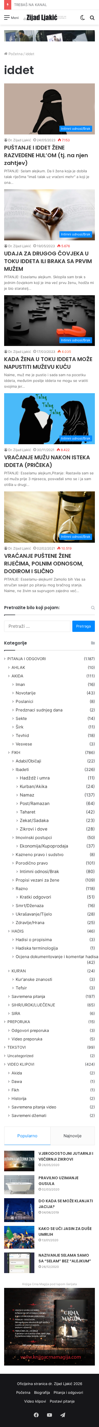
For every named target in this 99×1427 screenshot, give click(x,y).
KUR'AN (19, 971)
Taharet (27, 812)
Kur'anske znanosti (34, 979)
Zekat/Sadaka (34, 820)
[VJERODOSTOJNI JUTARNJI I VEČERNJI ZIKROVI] (19, 1161)
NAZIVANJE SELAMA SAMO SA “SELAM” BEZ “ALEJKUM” (64, 1258)
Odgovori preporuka (30, 1030)
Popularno (27, 1135)
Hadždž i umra (35, 778)
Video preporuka (27, 1039)
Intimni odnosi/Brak (39, 871)
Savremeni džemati (29, 1115)
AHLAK (18, 667)
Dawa (17, 1081)
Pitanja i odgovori (68, 1392)
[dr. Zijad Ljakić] (45, 17)
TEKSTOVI (16, 1047)
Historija (19, 1098)
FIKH (16, 752)
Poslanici (24, 701)
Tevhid (22, 735)
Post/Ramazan (35, 803)
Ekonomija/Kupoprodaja (44, 846)
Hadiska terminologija (37, 948)
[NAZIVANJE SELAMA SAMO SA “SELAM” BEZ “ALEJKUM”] (19, 1263)
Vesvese (24, 744)
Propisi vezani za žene (37, 880)
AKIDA (17, 676)
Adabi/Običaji (28, 761)
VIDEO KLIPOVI (20, 1064)
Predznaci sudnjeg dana (39, 710)
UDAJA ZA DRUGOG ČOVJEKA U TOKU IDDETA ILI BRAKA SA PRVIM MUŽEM (48, 261)
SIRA (16, 1013)
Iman (20, 684)
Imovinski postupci (34, 837)
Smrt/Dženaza (29, 905)
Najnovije (73, 1135)
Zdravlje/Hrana (30, 922)
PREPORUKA (18, 1022)
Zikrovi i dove (33, 829)
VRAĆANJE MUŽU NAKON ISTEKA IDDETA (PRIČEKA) (47, 461)
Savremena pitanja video (34, 1107)
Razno (22, 888)
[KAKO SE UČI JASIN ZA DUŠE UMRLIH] (19, 1237)
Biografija (42, 1392)
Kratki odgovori (35, 897)
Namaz (27, 795)
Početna (15, 54)
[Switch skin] (82, 19)
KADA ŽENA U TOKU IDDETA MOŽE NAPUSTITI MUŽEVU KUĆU (48, 363)
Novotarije (26, 693)
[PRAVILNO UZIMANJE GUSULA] (19, 1184)
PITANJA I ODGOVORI (26, 659)
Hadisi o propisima (34, 939)
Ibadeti (22, 769)
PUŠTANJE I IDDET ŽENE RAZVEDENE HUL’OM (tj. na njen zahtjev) (46, 155)
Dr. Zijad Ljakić (19, 140)
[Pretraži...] (92, 19)
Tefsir (21, 987)
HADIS (18, 931)
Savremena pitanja (28, 996)
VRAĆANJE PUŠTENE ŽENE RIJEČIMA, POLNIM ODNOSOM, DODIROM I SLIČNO (43, 563)
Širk (19, 727)
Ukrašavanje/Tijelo (34, 914)
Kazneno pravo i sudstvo (40, 854)
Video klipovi (35, 1401)
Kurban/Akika (33, 786)
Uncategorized (20, 1056)
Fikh (15, 1090)
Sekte (21, 718)
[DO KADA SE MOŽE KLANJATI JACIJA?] (19, 1210)
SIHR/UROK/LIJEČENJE (33, 1005)
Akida (17, 1073)
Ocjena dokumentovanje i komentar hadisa (57, 956)
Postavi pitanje (62, 1401)
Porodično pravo (32, 863)
